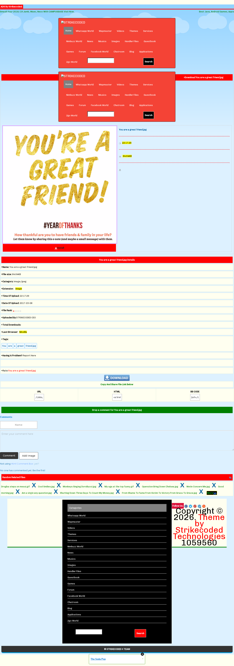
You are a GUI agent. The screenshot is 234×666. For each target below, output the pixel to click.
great (20, 346)
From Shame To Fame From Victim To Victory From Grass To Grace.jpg (159, 493)
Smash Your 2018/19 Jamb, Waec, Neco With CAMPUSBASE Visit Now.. (37, 11)
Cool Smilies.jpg (46, 486)
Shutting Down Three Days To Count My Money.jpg (87, 493)
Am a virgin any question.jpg (37, 493)
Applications (146, 51)
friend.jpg (31, 346)
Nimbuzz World (74, 41)
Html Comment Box (22, 463)
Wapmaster (105, 31)
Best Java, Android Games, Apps (216, 11)
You (4, 346)
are (10, 346)
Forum (82, 51)
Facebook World (99, 51)
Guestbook (150, 41)
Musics (102, 41)
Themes (133, 31)
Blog (132, 51)
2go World (71, 62)
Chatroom (119, 51)
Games (70, 51)
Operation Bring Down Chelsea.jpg (160, 486)
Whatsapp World (85, 31)
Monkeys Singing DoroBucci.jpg (79, 486)
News (90, 41)
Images (116, 41)
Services (148, 31)
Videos (120, 31)
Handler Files (132, 41)
